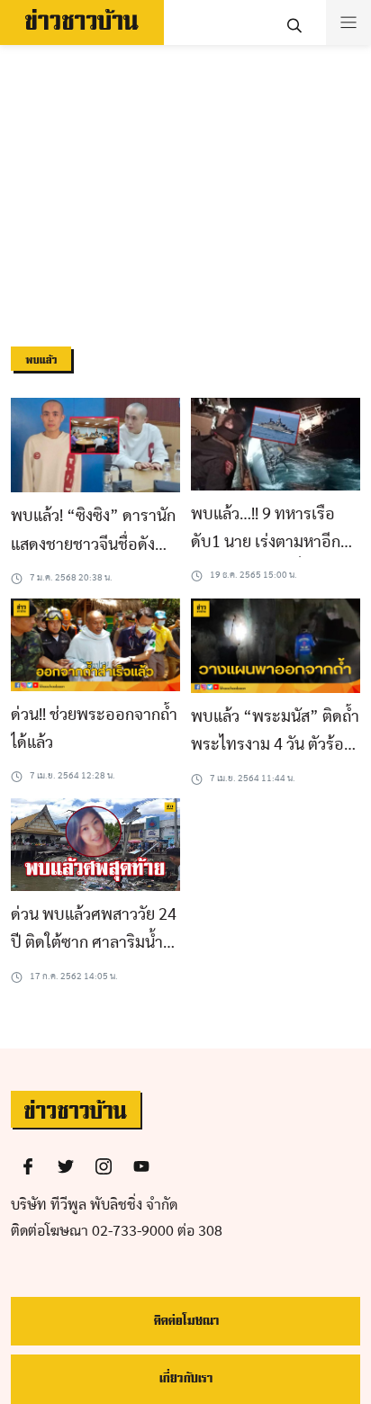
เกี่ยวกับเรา (185, 1378)
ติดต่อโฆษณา (186, 1320)
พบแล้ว (41, 360)
